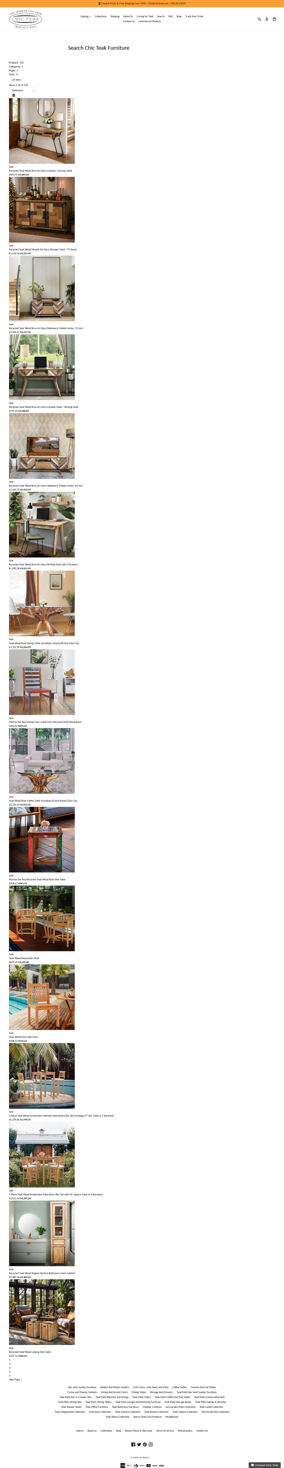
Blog (179, 16)
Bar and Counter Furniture (82, 1387)
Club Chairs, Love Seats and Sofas (150, 1387)
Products (16, 63)
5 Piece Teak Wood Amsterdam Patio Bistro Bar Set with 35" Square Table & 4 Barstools (56, 1194)
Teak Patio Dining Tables (98, 1402)
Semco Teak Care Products (147, 1417)
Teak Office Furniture (96, 1407)
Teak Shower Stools (71, 1407)
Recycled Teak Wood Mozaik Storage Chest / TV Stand (42, 249)
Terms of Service (165, 1431)
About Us (128, 16)
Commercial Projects (150, 21)
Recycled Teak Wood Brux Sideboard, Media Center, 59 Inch (46, 328)
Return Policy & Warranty (138, 1431)
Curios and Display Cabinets (82, 1392)
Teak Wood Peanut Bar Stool (24, 958)
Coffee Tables (179, 1387)
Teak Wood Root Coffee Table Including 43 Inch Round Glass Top (43, 801)
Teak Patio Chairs (141, 1397)
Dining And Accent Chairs (114, 1392)
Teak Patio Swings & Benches (210, 1402)
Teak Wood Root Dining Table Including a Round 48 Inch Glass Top (44, 643)
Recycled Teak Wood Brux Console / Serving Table (40, 171)
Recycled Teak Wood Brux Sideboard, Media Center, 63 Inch (46, 486)
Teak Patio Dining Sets (70, 1402)
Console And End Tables (203, 1387)
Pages (13, 70)
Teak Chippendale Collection (70, 1412)
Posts (13, 74)
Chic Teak (142, 1458)
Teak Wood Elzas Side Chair (23, 1037)
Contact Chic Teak (266, 1465)
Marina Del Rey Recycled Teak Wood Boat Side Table (37, 879)
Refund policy (185, 1431)
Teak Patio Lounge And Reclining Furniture (138, 1402)
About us (92, 1431)
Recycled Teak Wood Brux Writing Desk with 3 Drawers (43, 564)
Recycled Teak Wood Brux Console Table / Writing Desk (43, 407)
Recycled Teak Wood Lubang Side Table (30, 1352)
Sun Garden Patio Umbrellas (181, 1407)
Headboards (172, 1417)
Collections (100, 16)
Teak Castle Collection (211, 1407)
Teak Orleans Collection (127, 1412)
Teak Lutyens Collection (185, 1412)
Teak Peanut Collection (156, 1412)
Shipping (114, 16)
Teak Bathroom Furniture (125, 1407)
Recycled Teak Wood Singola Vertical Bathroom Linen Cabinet (42, 1273)
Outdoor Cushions (152, 1407)
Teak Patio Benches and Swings (112, 1397)
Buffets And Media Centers (114, 1387)
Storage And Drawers (161, 1392)
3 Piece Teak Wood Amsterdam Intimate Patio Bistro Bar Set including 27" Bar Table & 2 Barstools (61, 1116)
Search (161, 16)
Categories (16, 66)
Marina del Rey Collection (215, 1412)
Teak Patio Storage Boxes (178, 1402)
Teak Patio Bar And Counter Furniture (197, 1392)
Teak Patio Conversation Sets (209, 1397)
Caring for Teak (145, 16)
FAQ (170, 16)
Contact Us (129, 21)
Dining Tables (139, 1392)
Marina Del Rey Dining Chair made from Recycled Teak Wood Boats (45, 722)
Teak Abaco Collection (117, 1417)
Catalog (86, 16)
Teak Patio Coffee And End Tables (172, 1397)
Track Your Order (194, 16)
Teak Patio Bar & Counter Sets (75, 1397)
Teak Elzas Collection (100, 1412)
